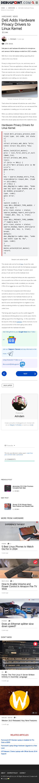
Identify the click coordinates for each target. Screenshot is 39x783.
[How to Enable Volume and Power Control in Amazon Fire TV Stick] (19, 568)
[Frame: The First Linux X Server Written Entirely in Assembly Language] (19, 655)
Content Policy (12, 773)
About (3, 773)
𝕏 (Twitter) (18, 425)
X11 (2, 672)
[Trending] (35, 562)
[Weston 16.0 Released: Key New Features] (19, 700)
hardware (19, 322)
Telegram (12, 425)
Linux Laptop (7, 385)
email (31, 425)
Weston (10, 717)
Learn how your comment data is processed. (18, 453)
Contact (22, 773)
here (21, 264)
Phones (4, 543)
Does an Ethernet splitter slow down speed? (18, 625)
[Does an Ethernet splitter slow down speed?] (19, 608)
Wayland (4, 717)
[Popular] (35, 644)
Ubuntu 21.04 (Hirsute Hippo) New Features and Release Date (23, 505)
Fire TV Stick (5, 581)
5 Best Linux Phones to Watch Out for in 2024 (18, 547)
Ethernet (4, 621)
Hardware (7, 16)
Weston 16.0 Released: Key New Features (19, 721)
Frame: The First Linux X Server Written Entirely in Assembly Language (18, 676)
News (15, 16)
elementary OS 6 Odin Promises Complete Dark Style (23, 487)
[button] (33, 3)
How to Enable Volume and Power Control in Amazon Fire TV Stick (19, 586)
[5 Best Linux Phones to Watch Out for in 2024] (19, 531)
